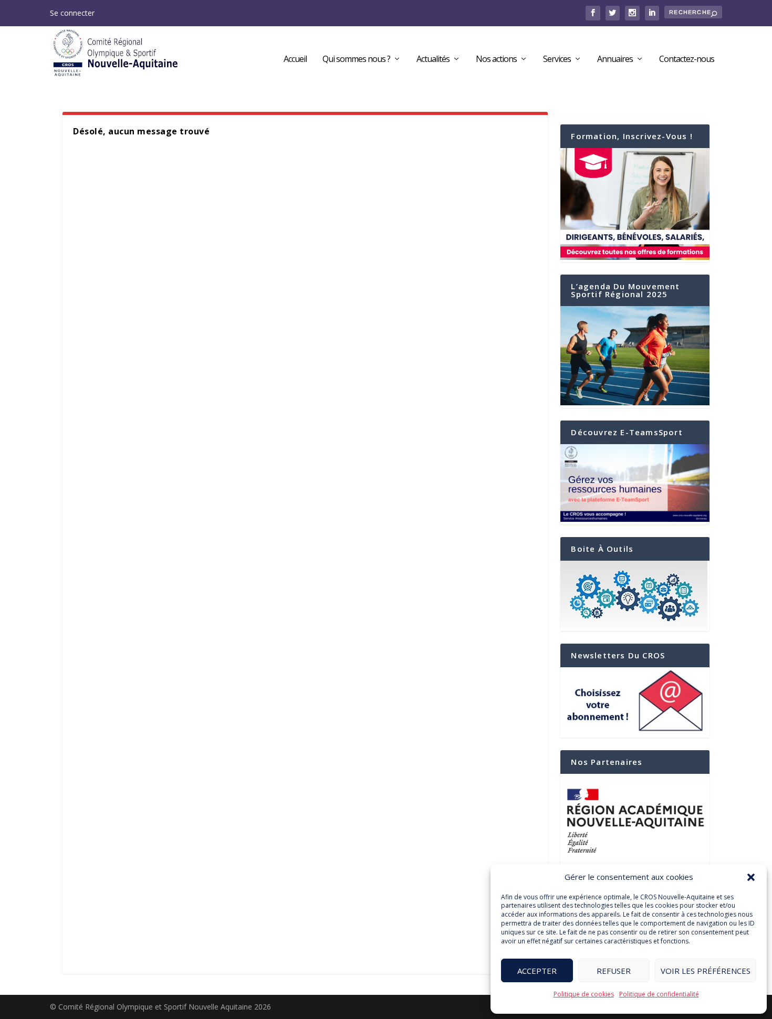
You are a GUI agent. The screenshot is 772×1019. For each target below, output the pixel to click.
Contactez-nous (686, 60)
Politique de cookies (584, 994)
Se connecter (72, 13)
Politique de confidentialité (659, 994)
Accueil (295, 60)
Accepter (537, 970)
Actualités (433, 60)
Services (557, 60)
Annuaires (615, 60)
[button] (751, 877)
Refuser (614, 970)
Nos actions (496, 60)
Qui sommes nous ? (356, 60)
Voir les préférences (705, 970)
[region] (635, 820)
